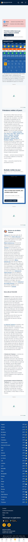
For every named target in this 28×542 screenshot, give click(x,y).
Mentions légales (6, 529)
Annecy (6, 135)
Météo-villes (5, 512)
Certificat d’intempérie (7, 510)
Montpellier (7, 138)
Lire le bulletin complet (11, 200)
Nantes (11, 139)
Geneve (3, 453)
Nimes (2, 481)
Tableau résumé (9, 35)
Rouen (8, 133)
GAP (2, 450)
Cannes (3, 437)
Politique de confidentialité (8, 531)
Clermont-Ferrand (5, 445)
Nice (12, 136)
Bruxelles (19, 132)
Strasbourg (4, 497)
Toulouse (12, 138)
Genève (19, 133)
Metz (14, 133)
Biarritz (17, 138)
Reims (2, 486)
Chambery (3, 440)
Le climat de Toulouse (9, 324)
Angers (3, 424)
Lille (5, 133)
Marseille (16, 136)
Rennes (3, 489)
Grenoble (16, 135)
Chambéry (11, 135)
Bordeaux (6, 139)
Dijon (2, 447)
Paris (11, 133)
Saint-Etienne (4, 494)
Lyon (22, 133)
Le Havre (3, 458)
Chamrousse (7, 136)
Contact (4, 508)
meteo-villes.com (16, 236)
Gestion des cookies (7, 532)
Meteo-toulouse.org (9, 243)
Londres (15, 132)
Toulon (3, 499)
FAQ (3, 515)
